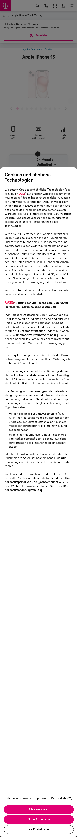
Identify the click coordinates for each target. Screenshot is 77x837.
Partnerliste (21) (61, 798)
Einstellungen (41, 829)
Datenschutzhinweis (18, 798)
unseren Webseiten (32, 331)
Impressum (41, 798)
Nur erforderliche (39, 819)
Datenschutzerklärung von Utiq (36, 488)
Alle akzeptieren (38, 809)
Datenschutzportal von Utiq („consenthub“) (37, 480)
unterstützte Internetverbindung (37, 335)
